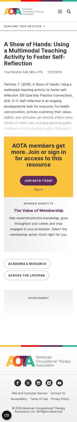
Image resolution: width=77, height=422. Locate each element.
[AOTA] (24, 11)
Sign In (38, 189)
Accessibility (19, 399)
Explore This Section (23, 26)
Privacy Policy (60, 399)
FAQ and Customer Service (29, 393)
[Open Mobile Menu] (60, 11)
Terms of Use (39, 399)
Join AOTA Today (38, 180)
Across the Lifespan (26, 275)
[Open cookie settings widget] (6, 415)
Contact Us (57, 393)
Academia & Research (27, 263)
